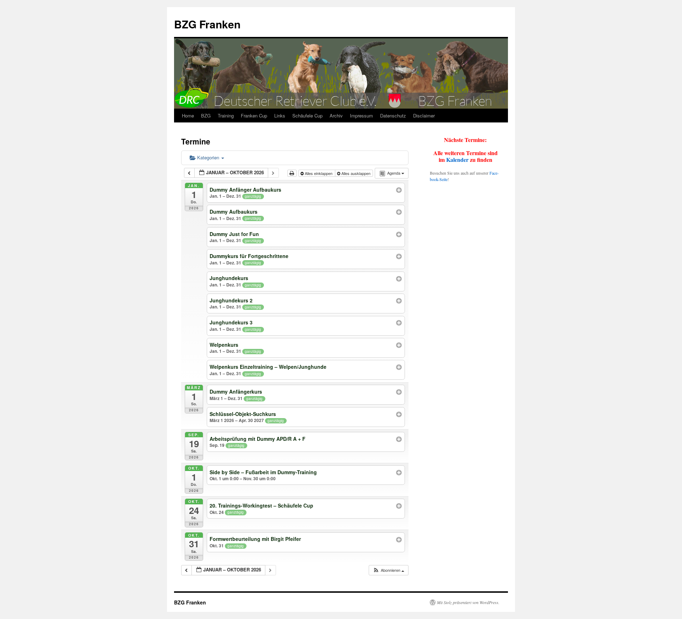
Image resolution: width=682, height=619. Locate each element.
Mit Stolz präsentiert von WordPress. (468, 602)
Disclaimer (424, 115)
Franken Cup (254, 115)
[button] (388, 570)
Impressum (361, 115)
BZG (206, 115)
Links (279, 115)
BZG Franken (207, 24)
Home (188, 115)
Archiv (336, 115)
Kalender (457, 159)
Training (226, 115)
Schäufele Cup (307, 115)
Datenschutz (393, 115)
